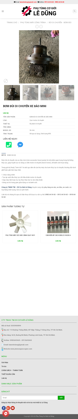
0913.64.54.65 (49, 2)
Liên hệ (4, 378)
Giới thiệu (5, 362)
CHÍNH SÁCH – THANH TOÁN (12, 370)
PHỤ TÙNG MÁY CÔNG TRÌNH (33, 22)
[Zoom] (6, 81)
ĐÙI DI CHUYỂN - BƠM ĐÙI (60, 22)
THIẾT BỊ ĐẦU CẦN (8, 374)
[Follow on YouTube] (13, 408)
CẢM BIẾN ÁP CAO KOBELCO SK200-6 (58, 235)
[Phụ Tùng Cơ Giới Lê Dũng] (39, 11)
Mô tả (4, 155)
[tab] (4, 155)
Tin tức (4, 366)
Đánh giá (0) (11, 155)
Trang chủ (12, 22)
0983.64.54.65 (59, 2)
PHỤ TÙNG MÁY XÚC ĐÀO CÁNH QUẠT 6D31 (20, 235)
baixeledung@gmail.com (28, 2)
